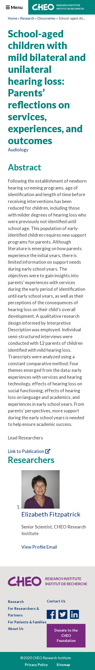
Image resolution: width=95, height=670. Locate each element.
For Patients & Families (27, 622)
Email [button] (51, 547)
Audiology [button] (18, 149)
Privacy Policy (36, 665)
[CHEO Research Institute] (58, 8)
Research (27, 18)
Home (12, 18)
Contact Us (56, 601)
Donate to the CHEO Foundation (66, 635)
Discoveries (46, 18)
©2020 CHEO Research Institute (45, 658)
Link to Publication (26, 451)
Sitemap (63, 665)
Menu (16, 7)
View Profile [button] (33, 547)
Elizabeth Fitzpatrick (50, 514)
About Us (15, 629)
